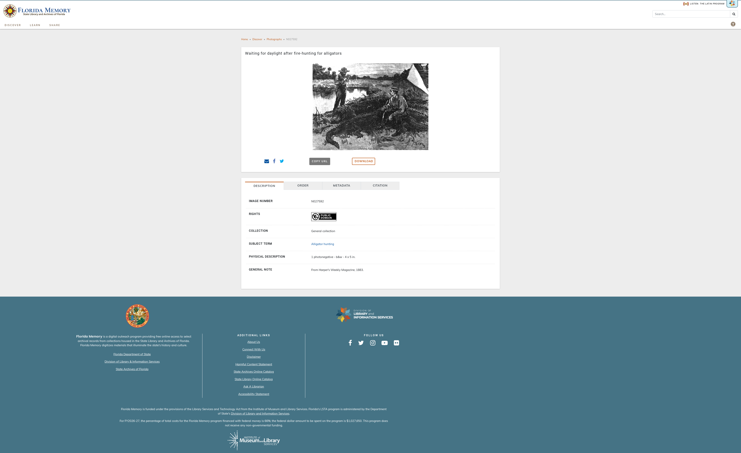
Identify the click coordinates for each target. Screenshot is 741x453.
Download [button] (364, 161)
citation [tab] (380, 185)
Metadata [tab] (341, 185)
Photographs (274, 39)
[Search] (734, 14)
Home (244, 39)
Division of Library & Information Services (132, 361)
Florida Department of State (132, 354)
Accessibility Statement (253, 394)
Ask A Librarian (253, 386)
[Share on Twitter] (282, 162)
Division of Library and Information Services (260, 413)
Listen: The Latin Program (707, 4)
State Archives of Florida (132, 369)
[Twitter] (361, 343)
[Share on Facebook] (274, 162)
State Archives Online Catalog (254, 371)
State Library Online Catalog (254, 379)
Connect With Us (253, 349)
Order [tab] (303, 185)
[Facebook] (350, 343)
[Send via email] (267, 162)
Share (54, 25)
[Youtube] (384, 343)
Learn (35, 25)
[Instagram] (372, 343)
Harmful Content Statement (253, 364)
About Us (253, 342)
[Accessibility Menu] (733, 24)
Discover (13, 25)
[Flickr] (396, 343)
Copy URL (320, 161)
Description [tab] (264, 186)
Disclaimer (254, 357)
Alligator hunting (322, 244)
